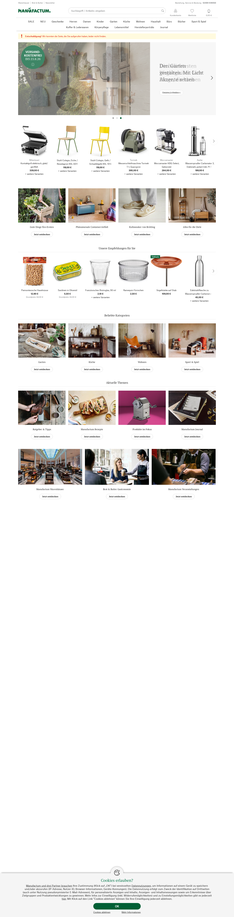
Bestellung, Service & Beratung (195, 3)
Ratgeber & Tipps (42, 429)
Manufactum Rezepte (92, 429)
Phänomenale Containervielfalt (92, 227)
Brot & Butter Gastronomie (117, 489)
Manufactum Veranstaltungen (183, 489)
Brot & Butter (37, 3)
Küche (92, 362)
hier (64, 898)
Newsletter (50, 3)
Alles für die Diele (192, 227)
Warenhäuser (23, 3)
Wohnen (142, 362)
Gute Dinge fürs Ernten (42, 227)
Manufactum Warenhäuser (50, 489)
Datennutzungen (141, 885)
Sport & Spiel (192, 362)
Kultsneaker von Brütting (142, 227)
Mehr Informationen (131, 912)
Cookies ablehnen (101, 912)
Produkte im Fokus (142, 429)
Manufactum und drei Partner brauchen (49, 885)
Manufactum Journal (192, 429)
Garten (42, 362)
